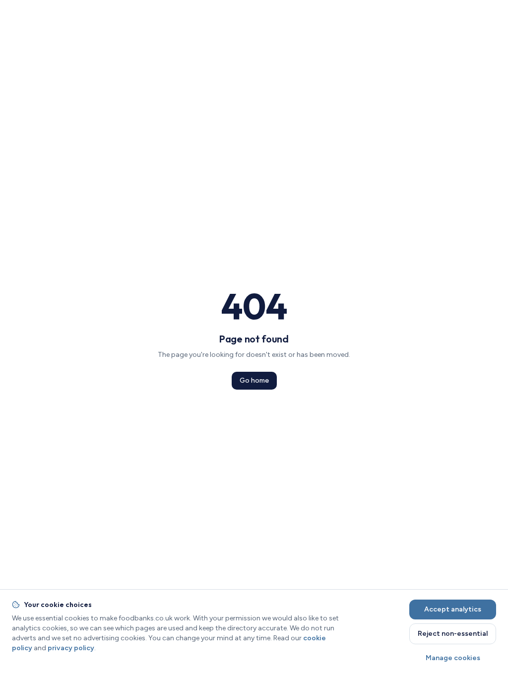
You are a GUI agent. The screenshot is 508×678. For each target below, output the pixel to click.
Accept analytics (452, 609)
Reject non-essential (453, 633)
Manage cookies (453, 658)
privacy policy (71, 648)
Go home (254, 380)
